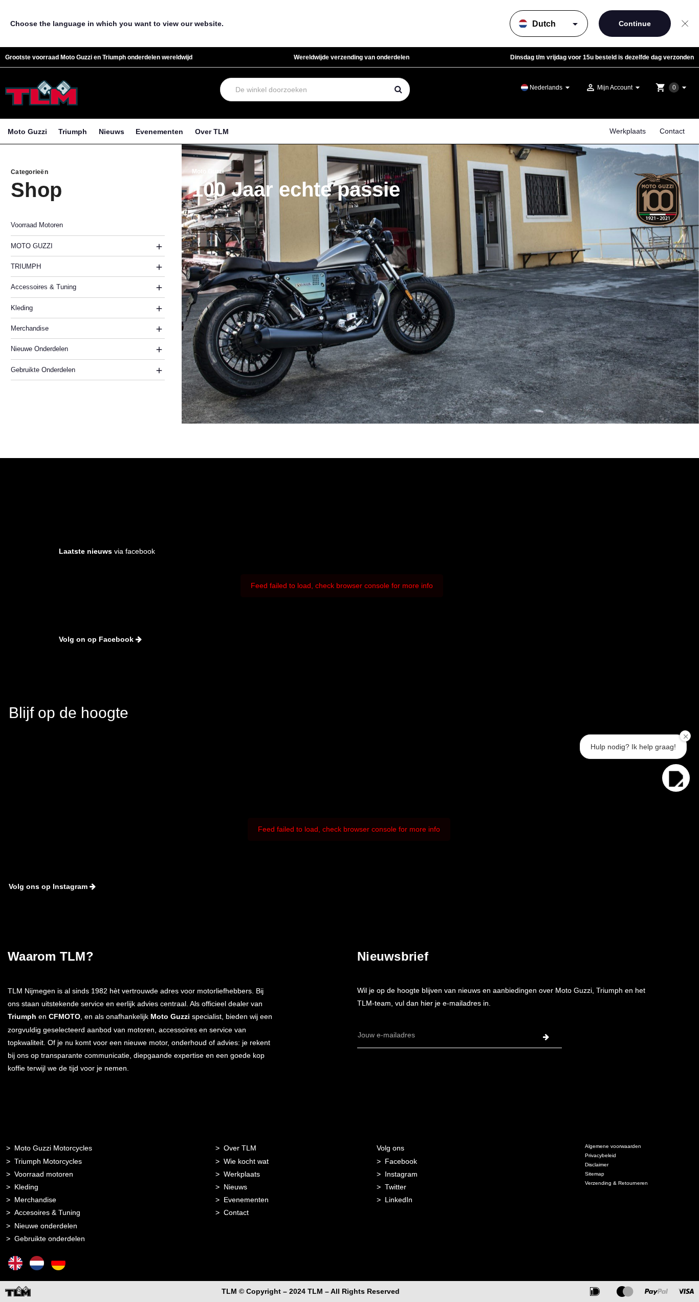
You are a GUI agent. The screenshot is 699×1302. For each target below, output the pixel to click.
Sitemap (594, 1174)
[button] (676, 778)
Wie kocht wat (246, 1161)
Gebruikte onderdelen (43, 370)
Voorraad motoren (43, 1174)
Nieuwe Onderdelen (39, 349)
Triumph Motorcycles (48, 1161)
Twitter (395, 1187)
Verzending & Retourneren (616, 1183)
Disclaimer (596, 1164)
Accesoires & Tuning (47, 1212)
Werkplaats (627, 131)
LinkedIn (398, 1200)
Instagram (401, 1174)
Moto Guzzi (27, 131)
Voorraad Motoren (37, 225)
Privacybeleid (600, 1155)
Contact (672, 131)
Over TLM (212, 131)
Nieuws (111, 131)
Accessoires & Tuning (43, 287)
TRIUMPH (26, 266)
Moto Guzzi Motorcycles (53, 1148)
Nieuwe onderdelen (45, 1226)
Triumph (72, 131)
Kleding (22, 308)
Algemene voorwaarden (613, 1146)
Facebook (401, 1161)
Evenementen (159, 131)
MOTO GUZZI (32, 246)
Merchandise (30, 328)
